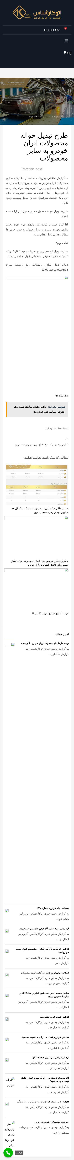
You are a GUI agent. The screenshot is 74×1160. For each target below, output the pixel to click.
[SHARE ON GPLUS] (52, 433)
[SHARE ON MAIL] (40, 433)
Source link (62, 395)
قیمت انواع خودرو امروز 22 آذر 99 (50, 613)
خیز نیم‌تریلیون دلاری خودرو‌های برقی (52, 1122)
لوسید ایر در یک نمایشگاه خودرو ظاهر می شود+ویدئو (44, 928)
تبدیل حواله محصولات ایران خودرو (46, 445)
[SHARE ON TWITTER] (64, 434)
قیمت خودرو (20, 445)
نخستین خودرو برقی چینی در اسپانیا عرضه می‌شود (45, 1037)
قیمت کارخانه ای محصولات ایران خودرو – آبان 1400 (45, 643)
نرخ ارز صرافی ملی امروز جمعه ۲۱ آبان (50, 1057)
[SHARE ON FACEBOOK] (58, 433)
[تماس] (8, 1152)
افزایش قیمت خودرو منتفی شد (54, 1017)
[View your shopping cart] (67, 30)
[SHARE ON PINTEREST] (46, 433)
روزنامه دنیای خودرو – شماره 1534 (53, 908)
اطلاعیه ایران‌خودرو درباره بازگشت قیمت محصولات (45, 972)
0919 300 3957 (52, 30)
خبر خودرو (29, 445)
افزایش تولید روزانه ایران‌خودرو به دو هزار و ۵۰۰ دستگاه (43, 1101)
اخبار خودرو (33, 116)
